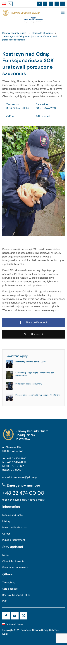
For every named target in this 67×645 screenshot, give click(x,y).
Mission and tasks (12, 515)
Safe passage (10, 588)
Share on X (37, 334)
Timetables (8, 582)
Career (6, 533)
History (6, 521)
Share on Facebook (36, 322)
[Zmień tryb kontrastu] (57, 4)
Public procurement (13, 539)
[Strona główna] (21, 12)
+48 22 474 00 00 (23, 493)
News (5, 555)
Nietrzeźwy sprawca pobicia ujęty (30, 361)
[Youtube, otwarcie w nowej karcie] (15, 615)
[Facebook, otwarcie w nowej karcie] (6, 615)
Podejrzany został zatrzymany (28, 384)
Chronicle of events (13, 561)
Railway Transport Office (16, 595)
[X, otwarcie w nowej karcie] (23, 615)
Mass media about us (14, 527)
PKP (4, 601)
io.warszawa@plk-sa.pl (24, 477)
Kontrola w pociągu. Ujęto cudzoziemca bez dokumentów (34, 374)
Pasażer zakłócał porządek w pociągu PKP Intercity (37, 395)
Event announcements (15, 567)
